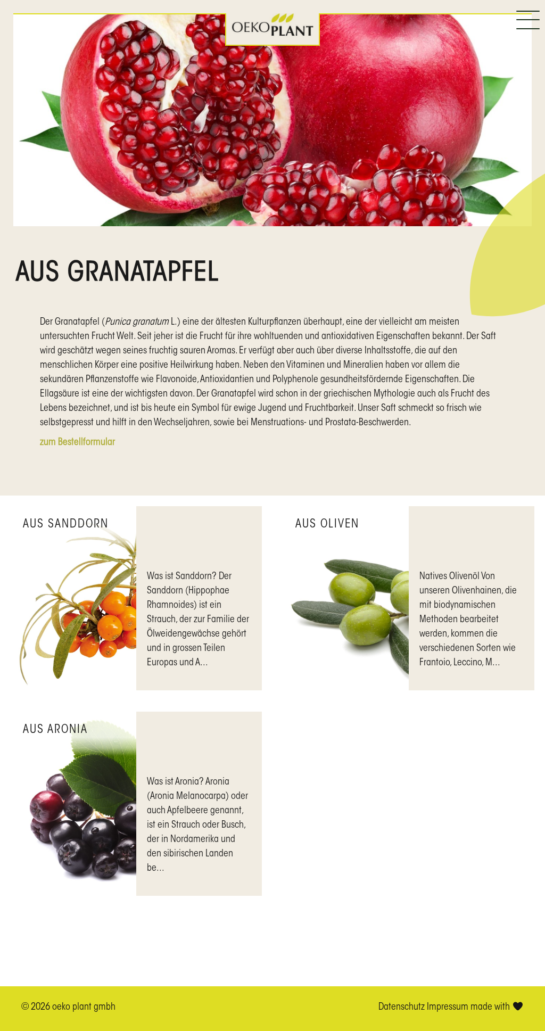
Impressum (447, 1007)
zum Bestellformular (77, 443)
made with (491, 1007)
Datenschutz (401, 1007)
